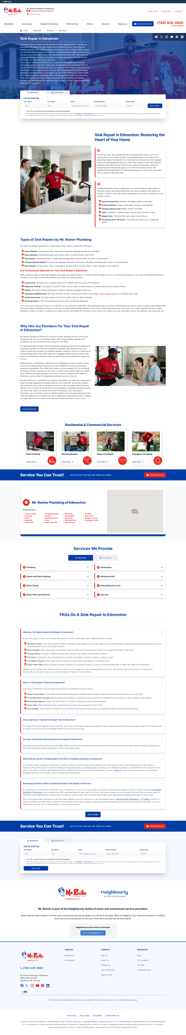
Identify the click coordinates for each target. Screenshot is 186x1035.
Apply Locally (106, 975)
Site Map (140, 965)
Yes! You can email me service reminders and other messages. (48, 111)
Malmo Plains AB (51, 522)
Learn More (30, 462)
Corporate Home (144, 970)
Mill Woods (69, 514)
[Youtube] (171, 37)
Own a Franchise (108, 970)
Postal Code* (130, 101)
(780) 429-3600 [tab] (170, 23)
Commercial (58, 92)
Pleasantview (70, 516)
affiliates (78, 113)
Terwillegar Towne (91, 520)
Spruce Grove (70, 522)
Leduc (47, 520)
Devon (27, 518)
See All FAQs (93, 814)
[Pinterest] (177, 37)
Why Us (104, 955)
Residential (34, 92)
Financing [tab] (178, 11)
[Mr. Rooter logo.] (13, 11)
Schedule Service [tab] (144, 24)
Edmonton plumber (28, 57)
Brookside (28, 516)
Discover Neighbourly (91, 933)
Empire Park (29, 522)
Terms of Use (71, 1015)
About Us (105, 960)
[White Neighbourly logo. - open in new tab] (7, 2)
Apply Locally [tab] (153, 11)
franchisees (87, 113)
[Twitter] (161, 37)
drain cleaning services (109, 294)
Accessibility (97, 1015)
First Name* (28, 101)
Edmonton (28, 520)
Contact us (117, 770)
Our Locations (143, 960)
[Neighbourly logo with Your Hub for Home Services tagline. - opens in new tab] (114, 893)
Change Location (34, 14)
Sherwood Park (70, 520)
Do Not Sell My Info (112, 1015)
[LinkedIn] (182, 37)
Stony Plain (89, 516)
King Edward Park (51, 518)
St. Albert (88, 514)
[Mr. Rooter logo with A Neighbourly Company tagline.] (38, 956)
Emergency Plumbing (142, 454)
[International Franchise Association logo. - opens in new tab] (24, 992)
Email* (73, 101)
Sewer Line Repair (105, 454)
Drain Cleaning (33, 454)
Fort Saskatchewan (52, 514)
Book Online (155, 106)
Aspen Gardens (30, 514)
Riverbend (68, 518)
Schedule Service (29, 409)
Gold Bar (48, 516)
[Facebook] (156, 37)
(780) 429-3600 (33, 968)
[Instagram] (166, 37)
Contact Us (105, 965)
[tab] (49, 24)
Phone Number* (99, 101)
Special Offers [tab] (166, 11)
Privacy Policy (85, 1015)
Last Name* (51, 101)
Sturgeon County (91, 518)
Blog (139, 955)
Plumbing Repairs (69, 454)
